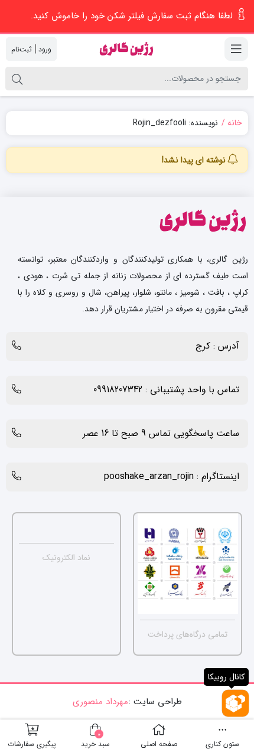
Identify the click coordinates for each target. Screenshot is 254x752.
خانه (234, 123)
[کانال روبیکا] (235, 703)
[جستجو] (17, 78)
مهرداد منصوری (100, 702)
